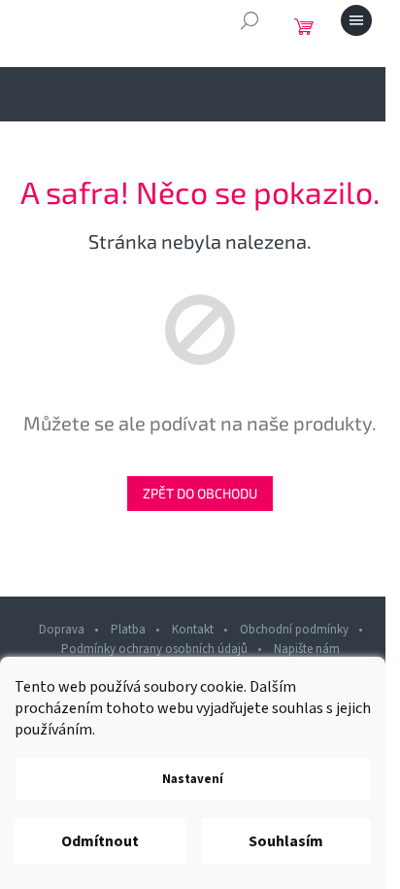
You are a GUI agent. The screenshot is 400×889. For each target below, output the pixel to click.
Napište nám (307, 649)
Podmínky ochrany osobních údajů (154, 649)
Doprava (61, 629)
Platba (128, 629)
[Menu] (356, 20)
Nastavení (192, 779)
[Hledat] (249, 20)
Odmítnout (100, 841)
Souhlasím (286, 841)
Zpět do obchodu (200, 493)
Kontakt (193, 629)
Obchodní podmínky (294, 629)
